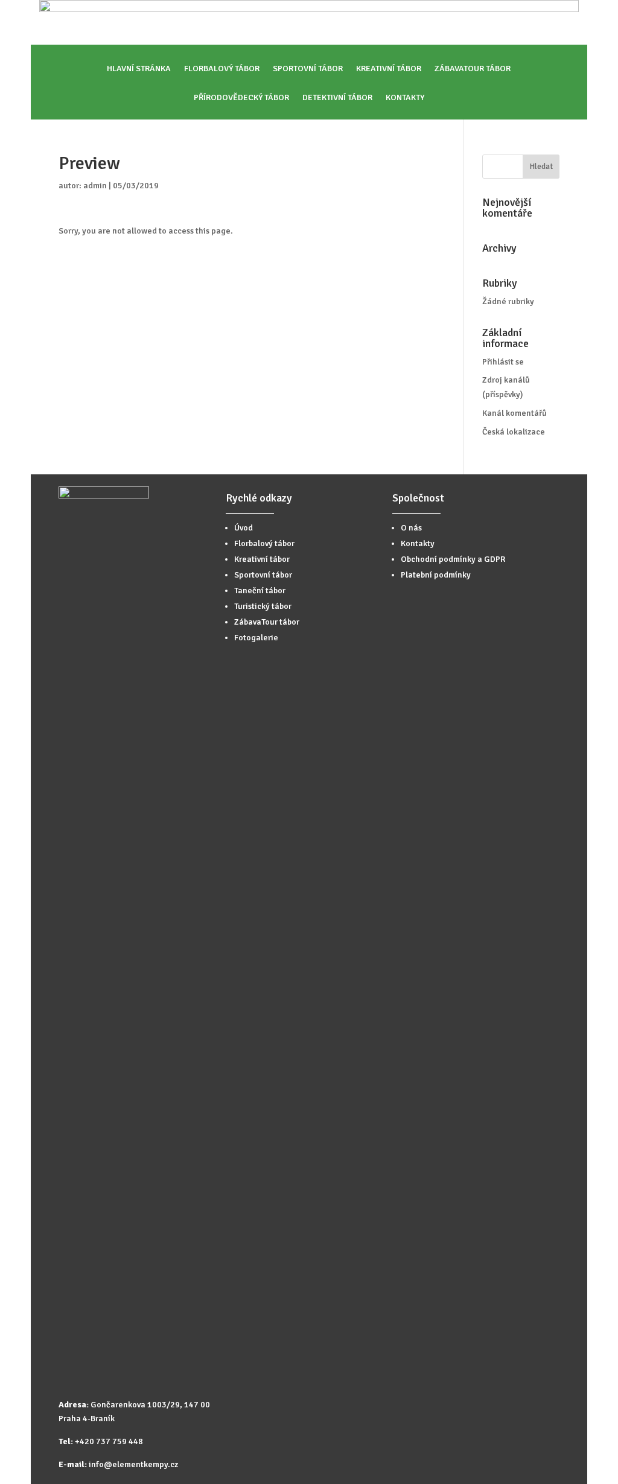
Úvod (243, 528)
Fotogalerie (256, 637)
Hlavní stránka (139, 69)
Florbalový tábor (222, 69)
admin (95, 185)
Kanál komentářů (514, 413)
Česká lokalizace (513, 432)
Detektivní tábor (337, 98)
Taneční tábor (259, 590)
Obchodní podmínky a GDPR (453, 559)
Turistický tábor (262, 606)
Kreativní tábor (388, 69)
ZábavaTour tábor (473, 69)
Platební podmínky (436, 575)
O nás (411, 528)
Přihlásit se (503, 362)
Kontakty (405, 98)
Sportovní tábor (308, 69)
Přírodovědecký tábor (241, 98)
